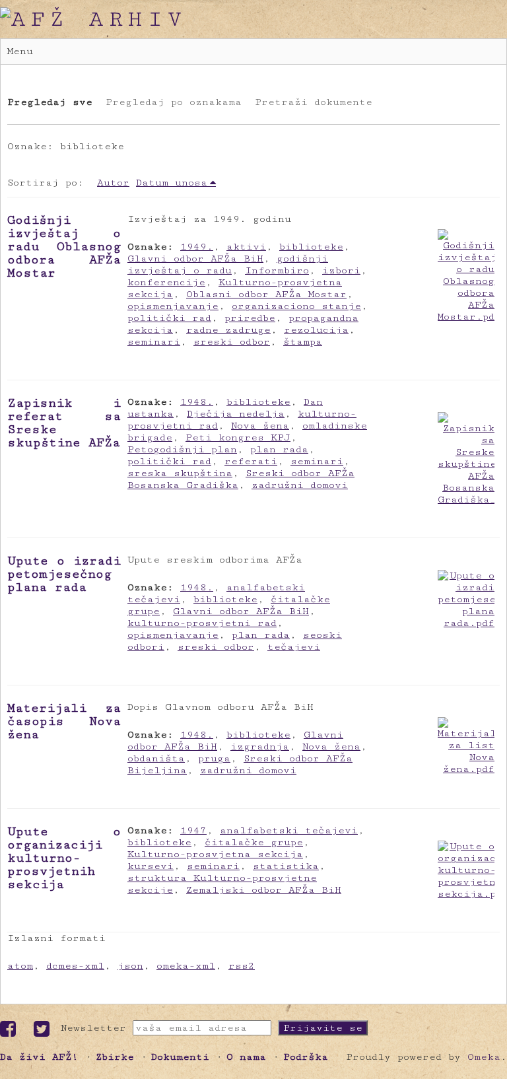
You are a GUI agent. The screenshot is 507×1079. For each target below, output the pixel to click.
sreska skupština (179, 473)
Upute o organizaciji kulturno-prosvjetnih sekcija (64, 857)
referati (250, 461)
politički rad (169, 318)
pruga (214, 758)
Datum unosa (171, 182)
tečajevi (293, 646)
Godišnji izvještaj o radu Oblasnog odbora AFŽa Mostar (64, 246)
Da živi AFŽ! (39, 1056)
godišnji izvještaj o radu (227, 264)
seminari (153, 341)
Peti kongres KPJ (238, 437)
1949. (196, 246)
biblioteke (311, 246)
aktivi (246, 246)
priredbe (249, 318)
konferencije (166, 282)
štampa (302, 341)
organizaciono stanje (296, 306)
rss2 (241, 965)
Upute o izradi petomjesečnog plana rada (64, 573)
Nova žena (260, 425)
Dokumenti (180, 1056)
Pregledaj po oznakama (174, 102)
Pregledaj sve (49, 102)
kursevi (150, 866)
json (130, 965)
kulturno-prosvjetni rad (202, 623)
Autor (113, 182)
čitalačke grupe (254, 842)
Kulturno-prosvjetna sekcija (215, 854)
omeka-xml (185, 965)
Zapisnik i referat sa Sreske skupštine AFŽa (64, 423)
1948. (196, 401)
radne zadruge (228, 329)
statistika (286, 866)
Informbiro (277, 270)
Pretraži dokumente (313, 102)
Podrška (305, 1056)
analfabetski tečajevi (289, 830)
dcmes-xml (75, 965)
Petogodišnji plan (182, 449)
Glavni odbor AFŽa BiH (195, 258)
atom (20, 965)
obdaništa (156, 758)
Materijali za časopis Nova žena (64, 721)
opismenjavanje (173, 306)
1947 (193, 830)
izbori (341, 270)
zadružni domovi (300, 485)
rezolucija (316, 329)
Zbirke (115, 1056)
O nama (246, 1056)
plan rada (279, 449)
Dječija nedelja (236, 413)
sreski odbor (231, 341)
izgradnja (259, 746)
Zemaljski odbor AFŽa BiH (263, 889)
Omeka (483, 1056)
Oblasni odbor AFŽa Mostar (266, 294)
